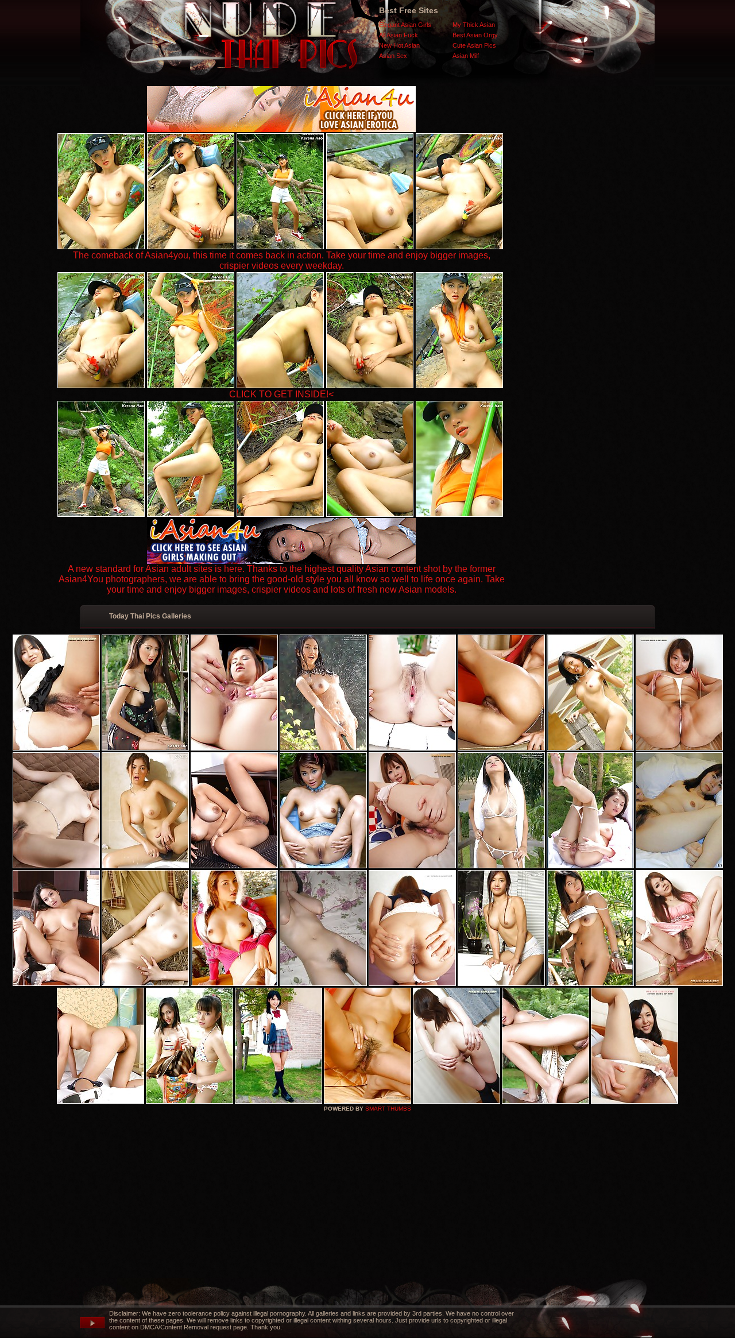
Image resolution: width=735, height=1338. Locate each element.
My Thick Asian (473, 24)
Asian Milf (465, 55)
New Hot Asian (399, 45)
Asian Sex (393, 55)
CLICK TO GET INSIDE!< (281, 394)
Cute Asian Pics (474, 45)
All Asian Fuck (398, 35)
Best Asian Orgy (475, 35)
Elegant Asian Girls (405, 24)
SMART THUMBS (388, 1108)
